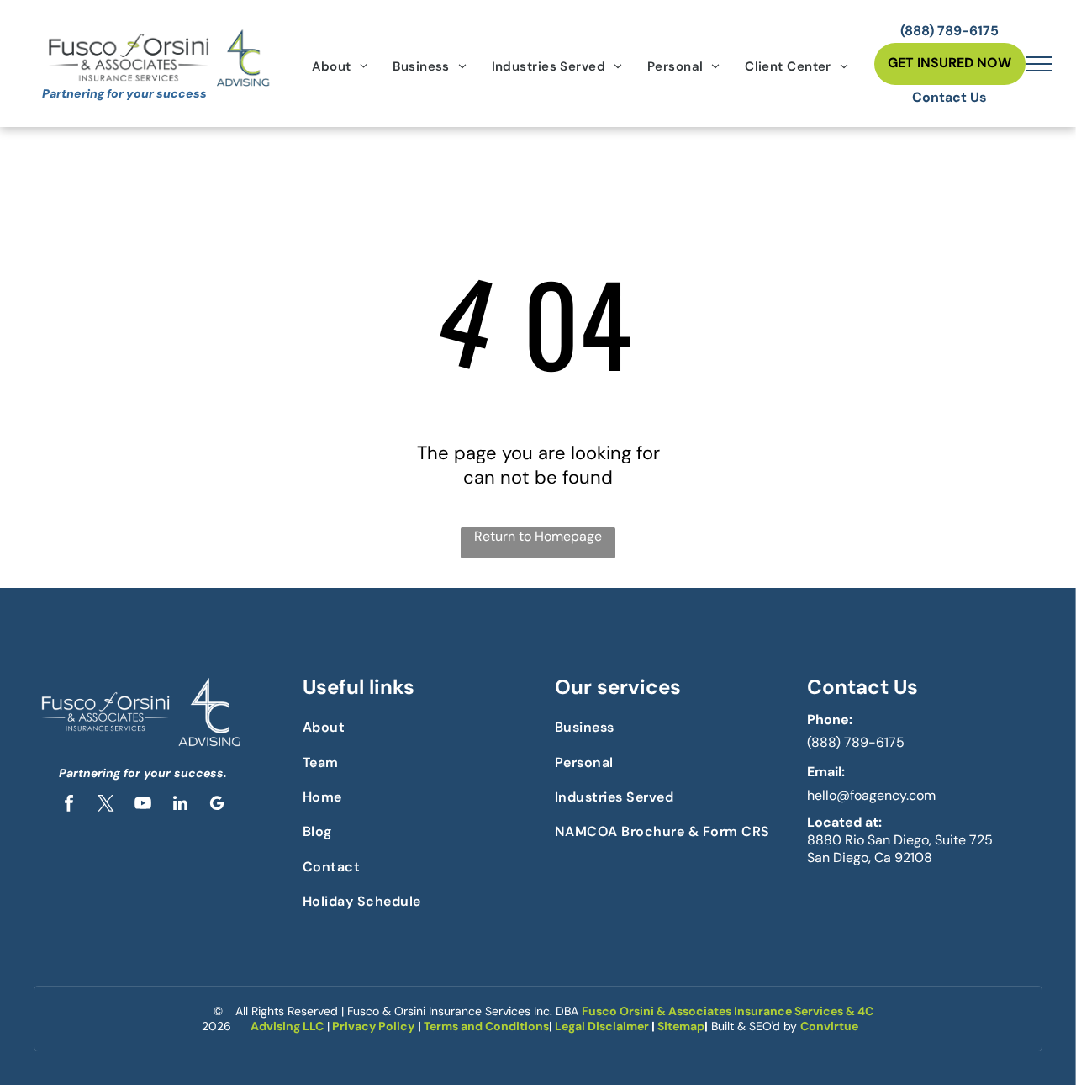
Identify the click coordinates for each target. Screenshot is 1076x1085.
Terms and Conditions (486, 1026)
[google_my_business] (216, 805)
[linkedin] (180, 805)
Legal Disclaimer (602, 1026)
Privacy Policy (373, 1026)
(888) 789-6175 (856, 742)
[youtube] (143, 805)
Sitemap (680, 1026)
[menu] (1039, 64)
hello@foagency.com (871, 795)
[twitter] (106, 805)
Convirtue (829, 1026)
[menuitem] (339, 66)
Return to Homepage (538, 536)
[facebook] (69, 805)
